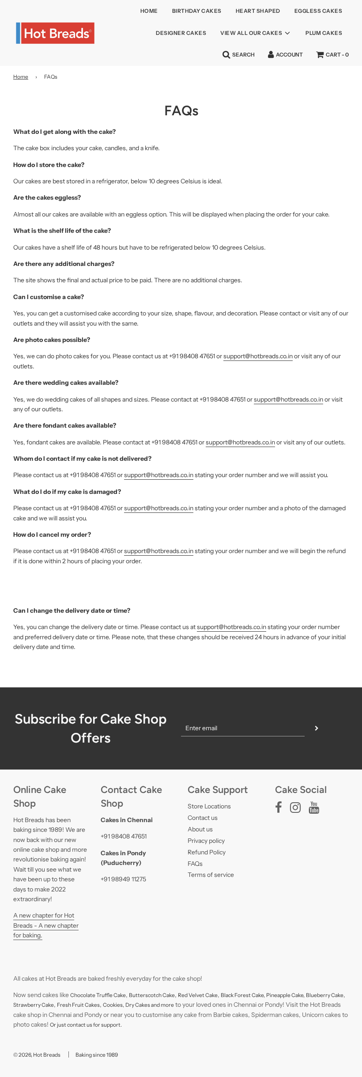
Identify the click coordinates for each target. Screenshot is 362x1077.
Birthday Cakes (197, 11)
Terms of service (211, 875)
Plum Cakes (323, 33)
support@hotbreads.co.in (258, 356)
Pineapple (278, 995)
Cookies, (113, 1004)
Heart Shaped (258, 11)
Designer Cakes (181, 33)
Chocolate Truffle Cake (98, 995)
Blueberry (318, 995)
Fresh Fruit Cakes (78, 1004)
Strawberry (27, 1004)
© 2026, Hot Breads (36, 1054)
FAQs (195, 864)
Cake (211, 995)
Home (149, 11)
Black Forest (236, 995)
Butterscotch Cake (152, 995)
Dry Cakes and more (149, 1004)
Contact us (203, 818)
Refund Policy (207, 852)
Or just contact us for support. (86, 1024)
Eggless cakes (318, 11)
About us (200, 829)
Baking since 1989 (96, 1054)
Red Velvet (191, 995)
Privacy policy (206, 841)
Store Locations (209, 806)
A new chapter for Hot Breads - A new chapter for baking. (46, 925)
